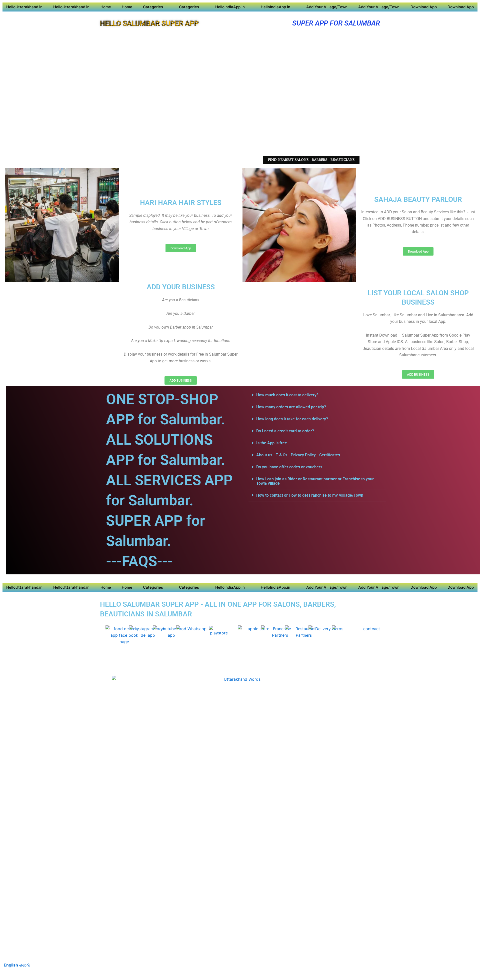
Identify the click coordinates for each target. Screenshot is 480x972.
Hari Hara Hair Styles (181, 203)
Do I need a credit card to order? (285, 431)
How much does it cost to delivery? (287, 395)
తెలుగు (24, 964)
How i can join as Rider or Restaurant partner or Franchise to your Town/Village (315, 481)
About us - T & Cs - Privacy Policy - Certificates (298, 455)
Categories (153, 7)
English (11, 964)
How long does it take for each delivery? (292, 419)
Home (105, 7)
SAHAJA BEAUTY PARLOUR (418, 199)
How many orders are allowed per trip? (291, 407)
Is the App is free (271, 443)
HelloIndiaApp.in (230, 7)
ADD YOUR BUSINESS (181, 287)
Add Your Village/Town (327, 7)
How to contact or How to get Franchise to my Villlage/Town (309, 495)
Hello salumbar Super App (149, 23)
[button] (317, 395)
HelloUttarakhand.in (24, 7)
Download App (423, 7)
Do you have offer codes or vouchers (289, 467)
